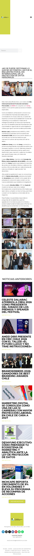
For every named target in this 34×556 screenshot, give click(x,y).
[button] (31, 17)
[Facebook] (12, 531)
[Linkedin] (3, 531)
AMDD (13, 106)
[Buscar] (20, 50)
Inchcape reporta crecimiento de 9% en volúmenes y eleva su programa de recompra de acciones (16, 488)
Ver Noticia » (6, 315)
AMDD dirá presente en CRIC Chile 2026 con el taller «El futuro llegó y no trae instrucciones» (17, 341)
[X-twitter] (9, 531)
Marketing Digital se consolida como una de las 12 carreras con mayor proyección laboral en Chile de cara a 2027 (17, 410)
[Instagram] (6, 531)
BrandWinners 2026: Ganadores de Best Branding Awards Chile (16, 375)
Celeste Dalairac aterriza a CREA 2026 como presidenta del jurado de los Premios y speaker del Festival (17, 305)
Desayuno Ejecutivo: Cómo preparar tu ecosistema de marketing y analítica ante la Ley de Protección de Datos (17, 450)
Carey (28, 106)
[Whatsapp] (22, 531)
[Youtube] (16, 531)
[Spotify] (19, 531)
